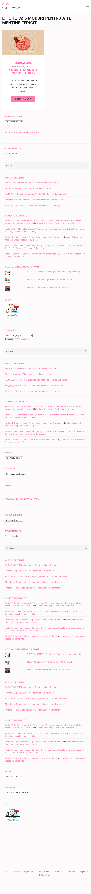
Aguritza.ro (7, 4)
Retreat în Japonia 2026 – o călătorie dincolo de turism (29, 188)
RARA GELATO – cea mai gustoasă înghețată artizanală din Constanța (36, 194)
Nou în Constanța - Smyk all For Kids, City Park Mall (49, 279)
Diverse (27, 63)
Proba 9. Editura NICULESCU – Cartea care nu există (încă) (31, 254)
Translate (24, 339)
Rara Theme (70, 872)
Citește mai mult (23, 99)
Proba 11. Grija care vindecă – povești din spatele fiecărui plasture (34, 237)
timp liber (30, 66)
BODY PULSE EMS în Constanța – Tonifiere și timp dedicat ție (32, 182)
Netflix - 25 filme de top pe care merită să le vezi (48, 287)
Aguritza (33, 51)
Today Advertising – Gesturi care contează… (56, 223)
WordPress (45, 875)
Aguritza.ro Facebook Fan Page (22, 132)
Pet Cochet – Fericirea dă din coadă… (29, 248)
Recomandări (18, 66)
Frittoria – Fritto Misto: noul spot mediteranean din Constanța (32, 205)
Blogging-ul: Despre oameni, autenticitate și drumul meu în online (34, 199)
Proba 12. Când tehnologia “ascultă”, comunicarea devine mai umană (35, 229)
